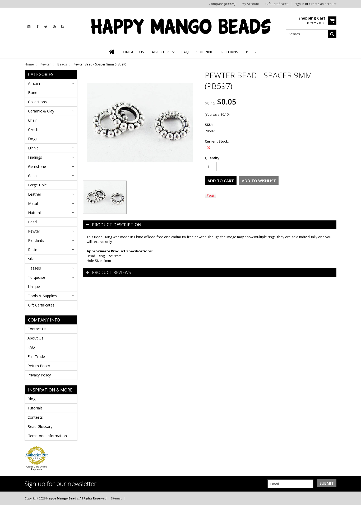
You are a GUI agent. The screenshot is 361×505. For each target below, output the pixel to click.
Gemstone (37, 166)
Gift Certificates (276, 4)
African (34, 83)
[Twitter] (45, 27)
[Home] (112, 52)
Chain (33, 120)
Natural (34, 212)
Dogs (32, 138)
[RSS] (62, 27)
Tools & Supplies (42, 295)
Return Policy (38, 365)
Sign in (299, 4)
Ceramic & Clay (41, 111)
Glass (32, 175)
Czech (33, 129)
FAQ (31, 347)
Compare (222, 4)
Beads (62, 64)
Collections (37, 101)
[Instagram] (28, 27)
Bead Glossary (39, 426)
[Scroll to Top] (353, 498)
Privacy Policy (39, 374)
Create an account (322, 4)
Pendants (36, 240)
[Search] (332, 34)
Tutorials (35, 407)
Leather (34, 194)
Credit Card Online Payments (36, 468)
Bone (32, 92)
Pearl (32, 221)
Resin (32, 249)
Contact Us (37, 328)
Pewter (45, 64)
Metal (33, 203)
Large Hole (37, 184)
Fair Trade (36, 356)
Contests (35, 417)
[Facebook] (37, 27)
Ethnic (33, 147)
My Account (250, 4)
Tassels (34, 268)
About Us (35, 338)
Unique (34, 286)
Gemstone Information (47, 435)
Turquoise (36, 277)
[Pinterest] (54, 27)
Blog (31, 398)
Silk (31, 258)
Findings (35, 157)
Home (29, 64)
